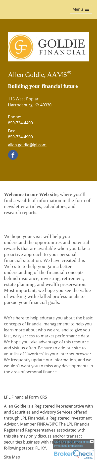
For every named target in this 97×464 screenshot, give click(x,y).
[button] (81, 9)
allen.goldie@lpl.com (27, 145)
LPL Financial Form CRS (25, 397)
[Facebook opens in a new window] (13, 154)
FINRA (42, 424)
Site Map (12, 457)
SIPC (53, 424)
